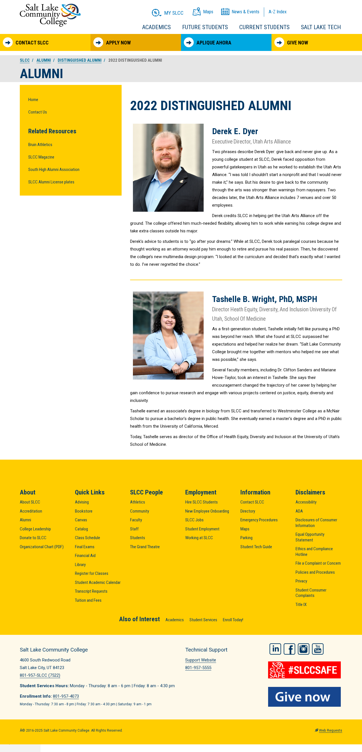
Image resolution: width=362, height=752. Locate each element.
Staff (134, 529)
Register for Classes (91, 573)
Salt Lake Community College (50, 15)
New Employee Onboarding (207, 511)
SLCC (25, 60)
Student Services (203, 619)
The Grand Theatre (145, 546)
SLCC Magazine (41, 157)
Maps (244, 529)
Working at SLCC (199, 537)
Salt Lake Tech (321, 27)
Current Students (264, 27)
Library (80, 564)
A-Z (277, 11)
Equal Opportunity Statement (310, 537)
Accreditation (31, 511)
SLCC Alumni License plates (51, 182)
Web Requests (330, 730)
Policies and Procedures (315, 572)
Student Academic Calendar (97, 582)
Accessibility (306, 502)
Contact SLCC (32, 43)
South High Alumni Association (53, 169)
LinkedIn (275, 649)
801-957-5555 (198, 667)
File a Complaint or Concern (318, 563)
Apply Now (118, 43)
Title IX (301, 604)
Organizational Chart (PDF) (42, 546)
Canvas (81, 519)
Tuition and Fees (88, 600)
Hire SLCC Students (201, 502)
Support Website (200, 660)
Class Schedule (87, 537)
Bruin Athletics (40, 144)
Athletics (137, 502)
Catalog (81, 529)
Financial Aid (85, 555)
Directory (247, 511)
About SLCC (30, 502)
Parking (246, 537)
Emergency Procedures (259, 519)
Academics (156, 27)
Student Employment (202, 529)
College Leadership (35, 529)
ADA (299, 511)
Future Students (205, 27)
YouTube (318, 649)
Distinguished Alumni (80, 60)
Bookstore (83, 511)
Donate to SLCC (33, 537)
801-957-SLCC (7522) (40, 675)
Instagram (303, 649)
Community (139, 511)
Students (137, 537)
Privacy (301, 581)
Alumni (43, 60)
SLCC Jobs (194, 519)
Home (33, 99)
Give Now (297, 43)
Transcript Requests (91, 591)
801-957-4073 (66, 696)
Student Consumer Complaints (311, 593)
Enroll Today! (233, 619)
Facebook (289, 649)
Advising (82, 502)
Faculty (136, 519)
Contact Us (37, 112)
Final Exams (84, 546)
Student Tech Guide (256, 546)
